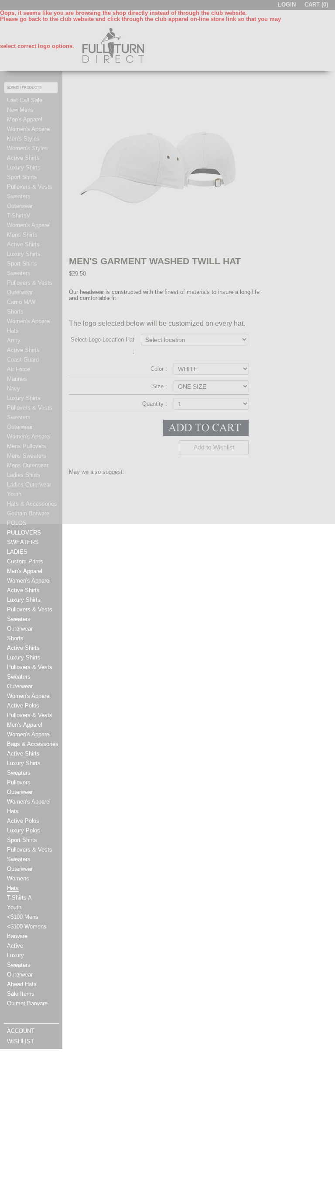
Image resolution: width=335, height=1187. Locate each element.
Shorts (15, 638)
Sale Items (20, 994)
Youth (14, 907)
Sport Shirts (22, 840)
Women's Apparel (29, 581)
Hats (13, 811)
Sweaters (19, 619)
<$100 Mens (22, 917)
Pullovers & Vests (29, 610)
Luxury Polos (23, 831)
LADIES (17, 552)
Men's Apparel (24, 571)
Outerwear (20, 629)
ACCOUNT (20, 1031)
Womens (18, 879)
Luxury (15, 955)
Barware (17, 936)
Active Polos (23, 706)
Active (15, 946)
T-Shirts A (19, 898)
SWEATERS (23, 542)
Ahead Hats (22, 984)
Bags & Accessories (32, 744)
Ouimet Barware (27, 1004)
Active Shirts (23, 590)
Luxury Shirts (24, 600)
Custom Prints (25, 562)
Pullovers (19, 783)
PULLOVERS (24, 533)
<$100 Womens (27, 927)
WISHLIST (20, 1042)
